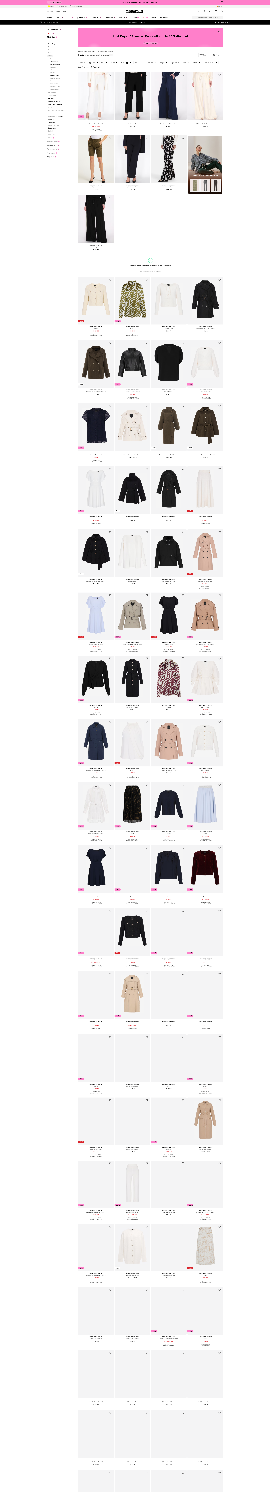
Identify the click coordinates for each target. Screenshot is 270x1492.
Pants (95, 51)
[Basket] (222, 11)
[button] (204, 55)
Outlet (52, 6)
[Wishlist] (216, 11)
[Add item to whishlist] (110, 75)
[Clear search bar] (222, 17)
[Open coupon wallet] (198, 11)
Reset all (96, 67)
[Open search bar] (193, 18)
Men (58, 11)
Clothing (88, 51)
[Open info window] (222, 2)
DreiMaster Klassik (106, 51)
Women (50, 11)
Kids (64, 11)
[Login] (204, 11)
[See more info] (96, 132)
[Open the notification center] (210, 11)
